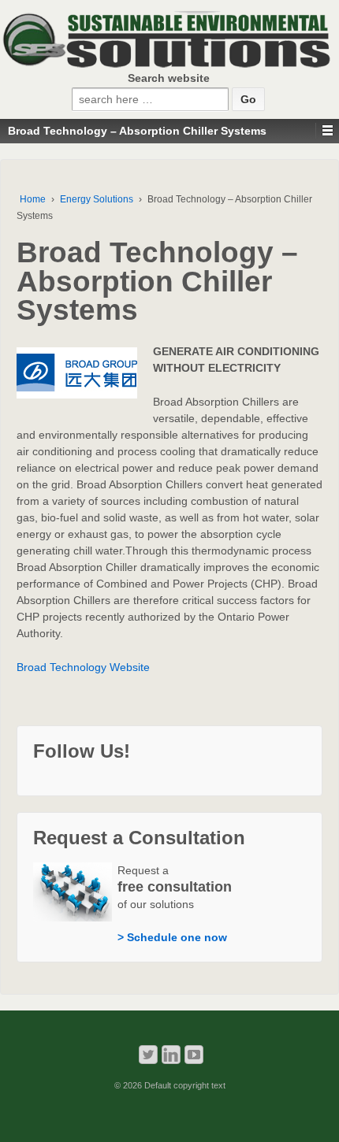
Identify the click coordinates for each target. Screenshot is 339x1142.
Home (33, 199)
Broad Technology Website (83, 667)
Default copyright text (183, 1085)
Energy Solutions (96, 199)
